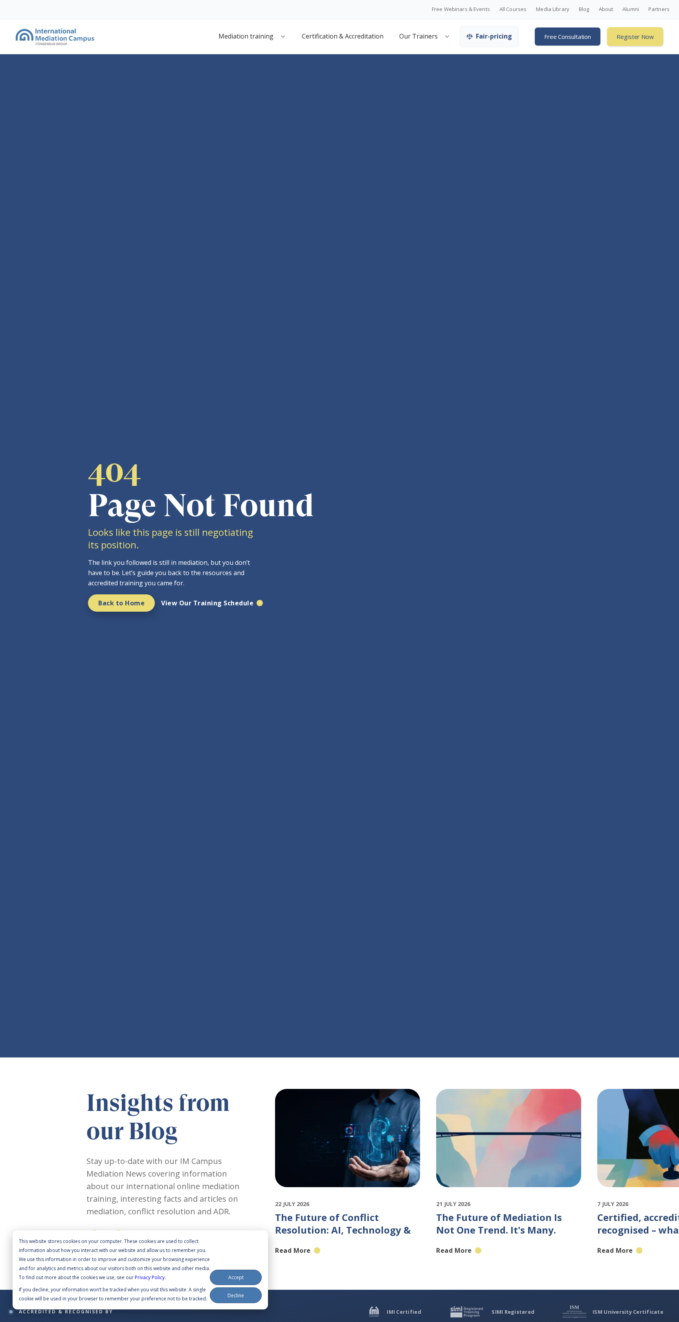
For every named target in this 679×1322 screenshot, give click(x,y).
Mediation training (245, 36)
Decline (236, 1295)
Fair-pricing (494, 36)
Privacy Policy (150, 1277)
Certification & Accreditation (343, 36)
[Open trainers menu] (447, 36)
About (606, 9)
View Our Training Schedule (207, 603)
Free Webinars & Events (461, 9)
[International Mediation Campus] (55, 36)
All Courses (513, 9)
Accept (236, 1277)
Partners (659, 9)
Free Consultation (567, 36)
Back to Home (121, 603)
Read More (293, 1250)
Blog (584, 9)
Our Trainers (418, 36)
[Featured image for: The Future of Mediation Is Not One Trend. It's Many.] (508, 1194)
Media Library (552, 9)
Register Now (635, 36)
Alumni (630, 9)
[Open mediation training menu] (283, 36)
